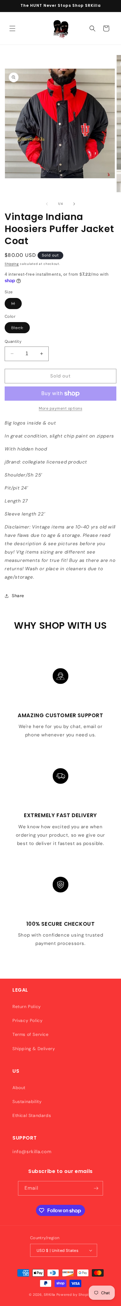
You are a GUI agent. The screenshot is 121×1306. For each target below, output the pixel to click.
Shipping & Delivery (33, 1048)
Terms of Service (30, 1034)
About (18, 1087)
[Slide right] (74, 204)
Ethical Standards (31, 1115)
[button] (12, 28)
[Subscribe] (96, 1188)
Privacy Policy (27, 1020)
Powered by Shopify (74, 1294)
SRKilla (49, 1294)
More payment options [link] (60, 408)
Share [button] (18, 595)
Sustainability (27, 1101)
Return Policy (26, 1006)
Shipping (12, 264)
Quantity (13, 341)
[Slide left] (47, 204)
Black (20, 329)
